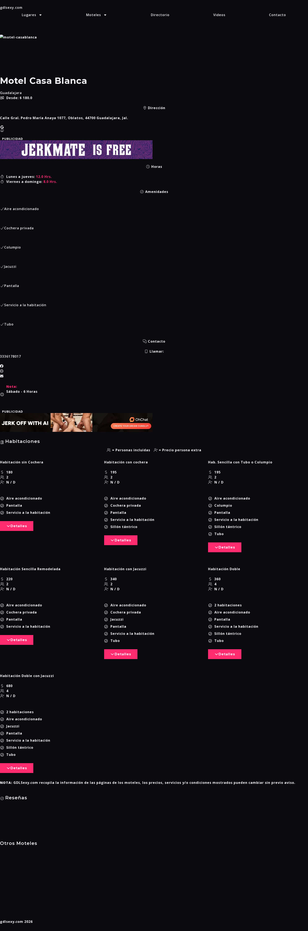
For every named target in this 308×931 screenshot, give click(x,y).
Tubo (9, 324)
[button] (16, 526)
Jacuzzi (10, 266)
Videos (219, 15)
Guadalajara (11, 93)
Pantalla (11, 285)
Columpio (12, 247)
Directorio (160, 15)
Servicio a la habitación (25, 305)
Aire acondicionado (21, 209)
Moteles (93, 15)
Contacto (277, 15)
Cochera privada (19, 228)
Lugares (29, 15)
